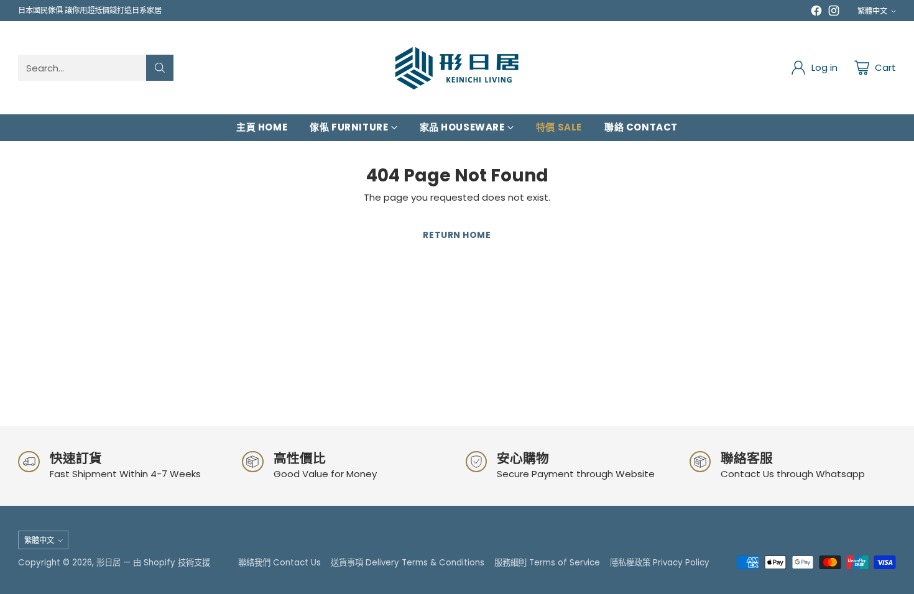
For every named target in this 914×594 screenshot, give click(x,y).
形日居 (108, 563)
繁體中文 (872, 11)
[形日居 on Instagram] (834, 12)
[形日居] (457, 67)
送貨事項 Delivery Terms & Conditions (407, 563)
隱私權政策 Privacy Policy (659, 563)
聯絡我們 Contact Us (279, 563)
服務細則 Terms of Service (547, 563)
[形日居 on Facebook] (816, 12)
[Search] (159, 68)
